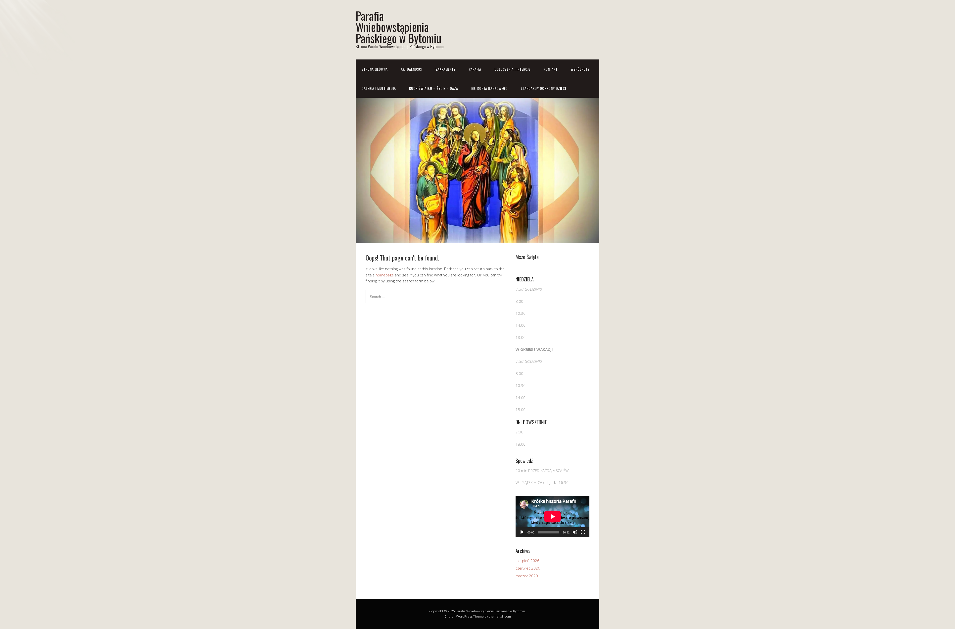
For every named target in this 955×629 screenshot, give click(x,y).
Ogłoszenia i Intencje (512, 69)
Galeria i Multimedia (379, 88)
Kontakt (551, 69)
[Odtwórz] (522, 532)
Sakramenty (445, 69)
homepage (385, 274)
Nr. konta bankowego (489, 88)
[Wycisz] (575, 532)
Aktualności (411, 69)
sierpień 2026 (527, 560)
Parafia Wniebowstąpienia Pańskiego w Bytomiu (398, 26)
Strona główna (375, 69)
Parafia (475, 69)
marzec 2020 (527, 575)
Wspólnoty (580, 69)
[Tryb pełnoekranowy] (582, 532)
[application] (552, 516)
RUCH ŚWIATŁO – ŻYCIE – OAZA (433, 88)
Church (449, 616)
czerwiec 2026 (528, 568)
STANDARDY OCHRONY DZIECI (543, 88)
